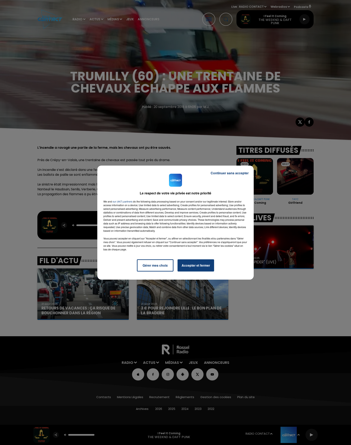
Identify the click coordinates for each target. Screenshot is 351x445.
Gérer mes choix (155, 265)
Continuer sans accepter (230, 173)
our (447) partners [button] (122, 201)
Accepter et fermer (196, 265)
